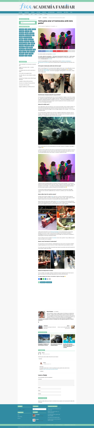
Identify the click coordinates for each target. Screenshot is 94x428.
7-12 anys (45, 14)
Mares (27, 47)
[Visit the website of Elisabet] (38, 322)
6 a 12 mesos (27, 14)
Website (39, 393)
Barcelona (50, 58)
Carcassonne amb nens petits (24, 84)
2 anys (36, 14)
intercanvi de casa (23, 43)
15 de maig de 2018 (43, 26)
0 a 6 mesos (20, 14)
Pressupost (22, 53)
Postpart (32, 51)
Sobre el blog (20, 416)
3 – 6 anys (40, 14)
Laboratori (59, 12)
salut (26, 53)
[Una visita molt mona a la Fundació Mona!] (56, 338)
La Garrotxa (27, 45)
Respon (40, 358)
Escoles (25, 39)
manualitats (22, 47)
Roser (44, 362)
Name (39, 387)
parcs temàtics (29, 49)
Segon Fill (31, 53)
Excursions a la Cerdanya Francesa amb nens (27, 83)
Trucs (26, 55)
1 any (31, 14)
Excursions (49, 282)
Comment (40, 379)
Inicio (18, 414)
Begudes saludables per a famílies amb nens (27, 86)
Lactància (21, 45)
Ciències (32, 12)
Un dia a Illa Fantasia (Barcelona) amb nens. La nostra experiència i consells (68, 345)
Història (20, 12)
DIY (33, 35)
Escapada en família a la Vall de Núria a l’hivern (43, 344)
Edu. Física (66, 12)
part (20, 51)
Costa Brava (22, 35)
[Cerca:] (28, 23)
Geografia (27, 12)
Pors (28, 51)
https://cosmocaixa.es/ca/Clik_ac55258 (50, 369)
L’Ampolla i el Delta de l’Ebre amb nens (26, 81)
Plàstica (44, 12)
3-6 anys (33, 29)
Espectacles (31, 39)
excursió (32, 41)
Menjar (31, 47)
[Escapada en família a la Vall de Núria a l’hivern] (44, 338)
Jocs (29, 43)
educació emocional (27, 37)
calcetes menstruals (58, 424)
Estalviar (21, 41)
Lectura (38, 12)
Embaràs (21, 39)
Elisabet (48, 26)
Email (39, 390)
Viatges (30, 55)
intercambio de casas (49, 424)
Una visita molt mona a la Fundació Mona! (56, 344)
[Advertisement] (56, 296)
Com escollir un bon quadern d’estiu (25, 73)
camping (26, 33)
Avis (31, 31)
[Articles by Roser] (34, 420)
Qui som (19, 418)
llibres (32, 45)
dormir (21, 37)
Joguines (32, 43)
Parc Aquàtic (22, 49)
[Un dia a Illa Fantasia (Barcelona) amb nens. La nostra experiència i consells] (69, 338)
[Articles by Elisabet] (34, 416)
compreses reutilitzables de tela (69, 424)
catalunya (32, 33)
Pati (71, 12)
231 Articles (56, 311)
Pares (34, 49)
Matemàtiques (51, 12)
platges (24, 51)
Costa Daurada (28, 35)
